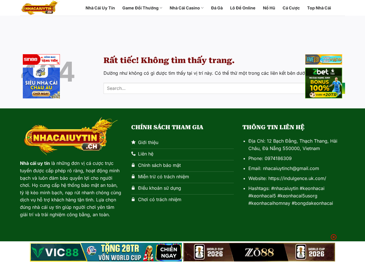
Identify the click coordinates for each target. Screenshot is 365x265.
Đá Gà (217, 7)
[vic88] (106, 252)
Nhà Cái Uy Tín (100, 7)
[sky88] (41, 84)
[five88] (323, 60)
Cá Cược (291, 7)
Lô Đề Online (243, 7)
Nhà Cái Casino (185, 7)
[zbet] (323, 84)
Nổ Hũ (269, 7)
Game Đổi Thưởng (140, 7)
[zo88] (259, 252)
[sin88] (41, 60)
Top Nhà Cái (319, 7)
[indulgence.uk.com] (48, 8)
